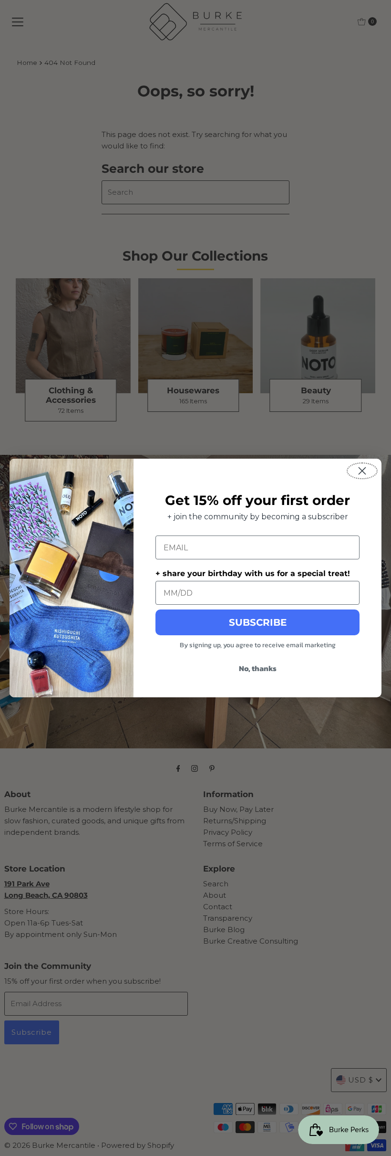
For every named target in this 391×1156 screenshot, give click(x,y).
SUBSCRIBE (258, 622)
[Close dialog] (362, 470)
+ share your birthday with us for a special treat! (252, 573)
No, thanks (258, 668)
